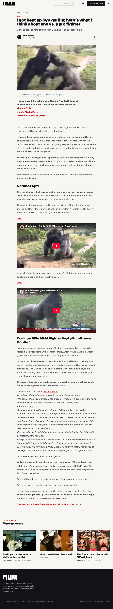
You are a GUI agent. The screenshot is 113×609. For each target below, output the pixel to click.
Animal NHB (24, 108)
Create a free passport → (55, 95)
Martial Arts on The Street (31, 116)
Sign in (81, 3)
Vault (26, 12)
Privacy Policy (98, 601)
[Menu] (108, 4)
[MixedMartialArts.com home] (9, 4)
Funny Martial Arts (28, 112)
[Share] (94, 37)
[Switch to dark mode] (56, 4)
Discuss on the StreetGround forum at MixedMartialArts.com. (50, 504)
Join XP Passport (96, 3)
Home (19, 12)
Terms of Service (85, 601)
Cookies (107, 601)
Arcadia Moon (50, 392)
